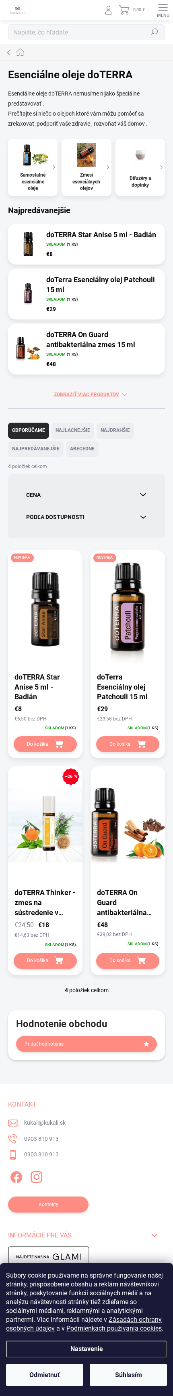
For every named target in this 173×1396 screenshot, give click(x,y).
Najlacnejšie (73, 430)
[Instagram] (35, 1176)
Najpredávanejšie (36, 449)
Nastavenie (86, 1349)
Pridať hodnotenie (44, 1044)
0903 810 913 (41, 1139)
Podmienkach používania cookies (114, 1328)
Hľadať (154, 32)
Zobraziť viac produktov (86, 394)
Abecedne (82, 449)
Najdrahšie (115, 430)
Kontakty (48, 1204)
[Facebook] (15, 1176)
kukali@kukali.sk (45, 1122)
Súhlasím (128, 1375)
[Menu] (163, 10)
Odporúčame (28, 430)
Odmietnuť (44, 1375)
